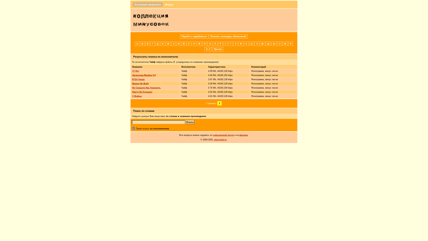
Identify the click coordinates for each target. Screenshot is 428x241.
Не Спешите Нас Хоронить (146, 88)
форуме (243, 135)
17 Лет (135, 71)
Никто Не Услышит (142, 92)
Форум (169, 4)
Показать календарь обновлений (228, 36)
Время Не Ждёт (140, 83)
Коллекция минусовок (148, 4)
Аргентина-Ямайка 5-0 (144, 75)
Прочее (218, 49)
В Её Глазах (138, 79)
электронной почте (223, 135)
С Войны (137, 96)
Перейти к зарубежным (194, 36)
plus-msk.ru (220, 139)
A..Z (208, 49)
